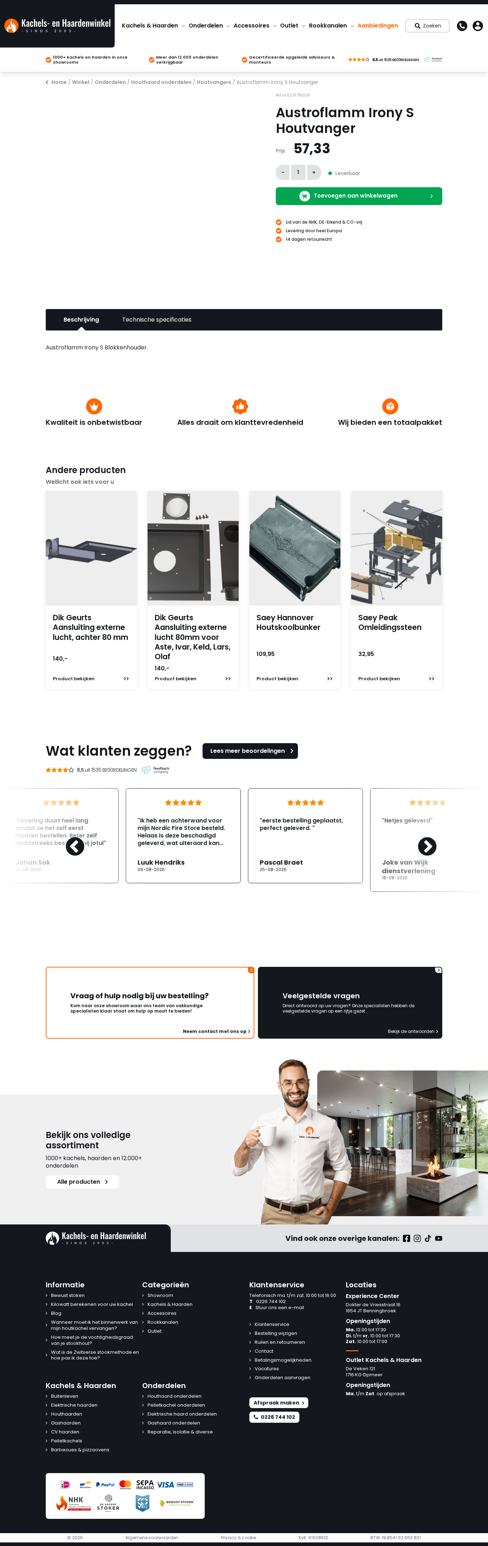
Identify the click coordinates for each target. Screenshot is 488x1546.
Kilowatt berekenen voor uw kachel (92, 1305)
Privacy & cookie (238, 1538)
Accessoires (251, 25)
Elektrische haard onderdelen (182, 1414)
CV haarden (65, 1432)
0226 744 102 (267, 1302)
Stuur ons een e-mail (276, 1308)
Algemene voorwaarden (151, 1538)
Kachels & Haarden (150, 25)
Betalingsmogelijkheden (283, 1360)
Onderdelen (206, 25)
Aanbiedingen (378, 25)
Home (59, 82)
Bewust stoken (68, 1296)
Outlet (289, 25)
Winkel (80, 82)
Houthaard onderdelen (161, 82)
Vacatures (267, 1369)
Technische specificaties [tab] (156, 319)
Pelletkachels (66, 1441)
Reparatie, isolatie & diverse (180, 1432)
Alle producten (78, 1182)
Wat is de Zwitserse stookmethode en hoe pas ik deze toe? (95, 1355)
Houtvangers (214, 82)
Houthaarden (66, 1414)
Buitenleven (64, 1396)
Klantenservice (272, 1325)
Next (420, 840)
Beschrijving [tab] (81, 319)
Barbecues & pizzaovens (80, 1450)
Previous (67, 840)
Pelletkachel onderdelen (176, 1405)
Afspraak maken (276, 1402)
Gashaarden (66, 1423)
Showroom (160, 1296)
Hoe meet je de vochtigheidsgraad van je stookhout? (92, 1340)
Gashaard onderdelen (174, 1423)
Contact (264, 1351)
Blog (56, 1314)
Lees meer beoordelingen (247, 751)
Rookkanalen (328, 25)
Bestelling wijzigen (276, 1334)
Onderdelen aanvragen (282, 1378)
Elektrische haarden (74, 1405)
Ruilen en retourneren (280, 1342)
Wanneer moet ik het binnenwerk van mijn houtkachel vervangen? (94, 1325)
